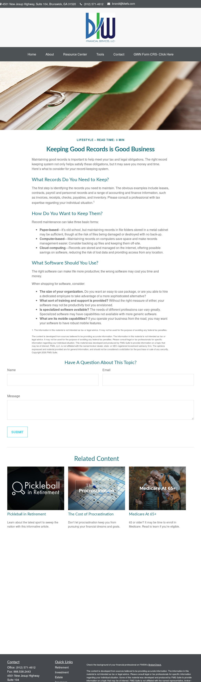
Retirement (62, 667)
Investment (62, 672)
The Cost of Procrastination (91, 514)
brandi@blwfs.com (123, 3)
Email (106, 370)
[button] (32, 54)
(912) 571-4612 (93, 4)
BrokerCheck (154, 664)
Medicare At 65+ (142, 514)
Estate (59, 677)
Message (13, 396)
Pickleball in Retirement (26, 514)
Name (11, 370)
